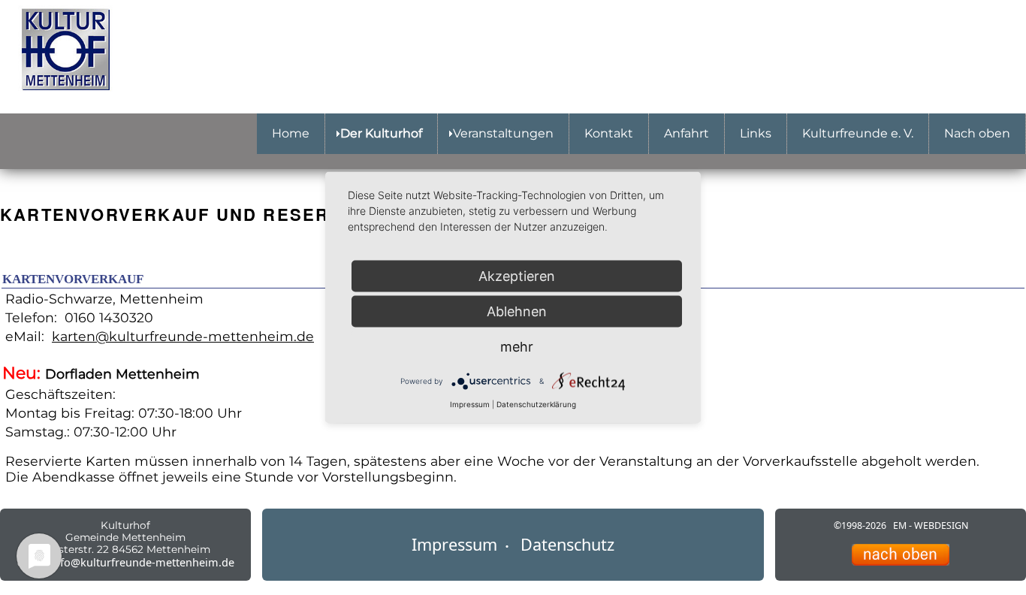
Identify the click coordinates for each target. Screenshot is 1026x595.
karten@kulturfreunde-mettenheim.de (183, 336)
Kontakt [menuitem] (608, 133)
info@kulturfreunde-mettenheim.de (142, 562)
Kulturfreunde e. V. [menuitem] (857, 133)
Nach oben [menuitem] (977, 133)
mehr (516, 347)
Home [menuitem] (290, 133)
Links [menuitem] (755, 133)
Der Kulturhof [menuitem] (381, 133)
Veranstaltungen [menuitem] (503, 133)
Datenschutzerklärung (536, 404)
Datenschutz (567, 544)
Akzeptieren (516, 276)
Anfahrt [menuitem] (686, 133)
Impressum (454, 544)
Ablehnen (517, 311)
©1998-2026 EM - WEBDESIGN (901, 525)
